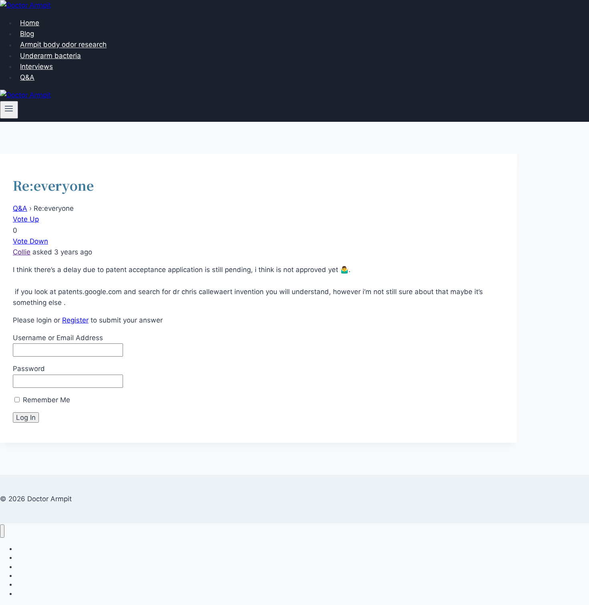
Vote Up (26, 219)
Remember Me (45, 400)
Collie (21, 252)
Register (75, 320)
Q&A (27, 77)
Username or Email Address (58, 338)
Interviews (36, 67)
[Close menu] (2, 531)
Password (29, 369)
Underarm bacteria (50, 56)
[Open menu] (9, 110)
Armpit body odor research (63, 45)
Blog (27, 34)
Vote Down (30, 241)
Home (29, 23)
